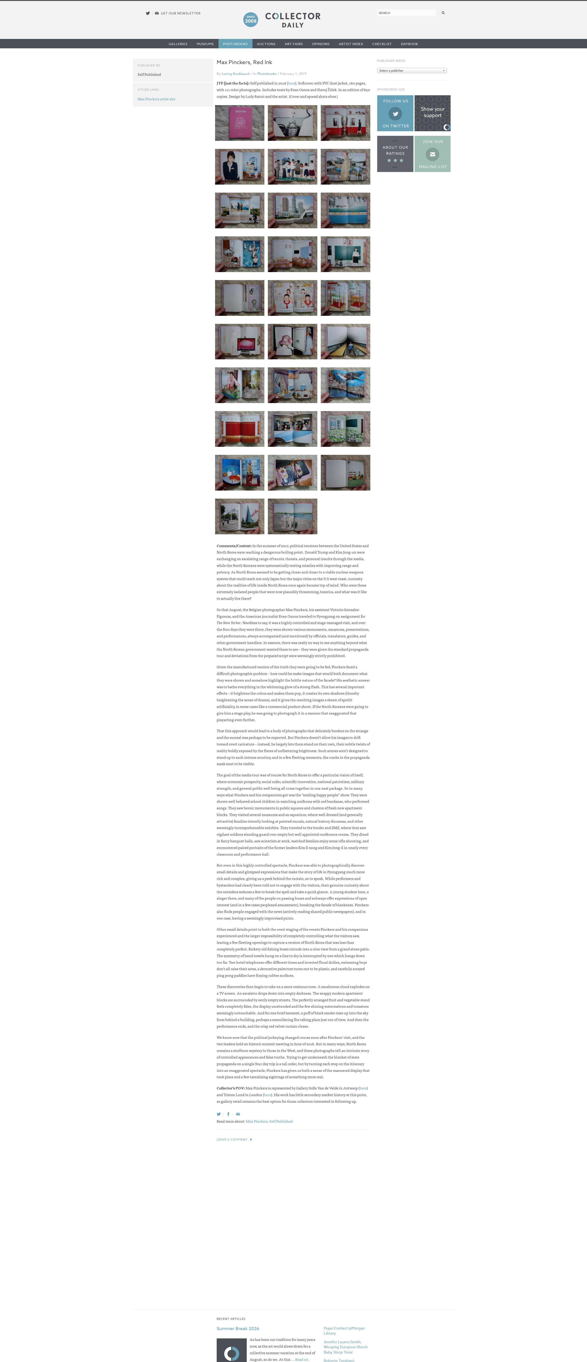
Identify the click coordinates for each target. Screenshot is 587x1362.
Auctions (266, 44)
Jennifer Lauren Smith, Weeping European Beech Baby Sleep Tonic (346, 1347)
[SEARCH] (443, 12)
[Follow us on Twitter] (148, 13)
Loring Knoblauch (236, 73)
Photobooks (235, 44)
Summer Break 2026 (238, 1328)
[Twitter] (219, 1114)
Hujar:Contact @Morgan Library (344, 1331)
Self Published (281, 1121)
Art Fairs (294, 44)
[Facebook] (228, 1114)
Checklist (382, 44)
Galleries (178, 44)
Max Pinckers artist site (156, 99)
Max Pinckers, (257, 1121)
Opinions (321, 44)
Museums (205, 44)
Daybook (409, 44)
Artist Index (351, 44)
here (291, 83)
